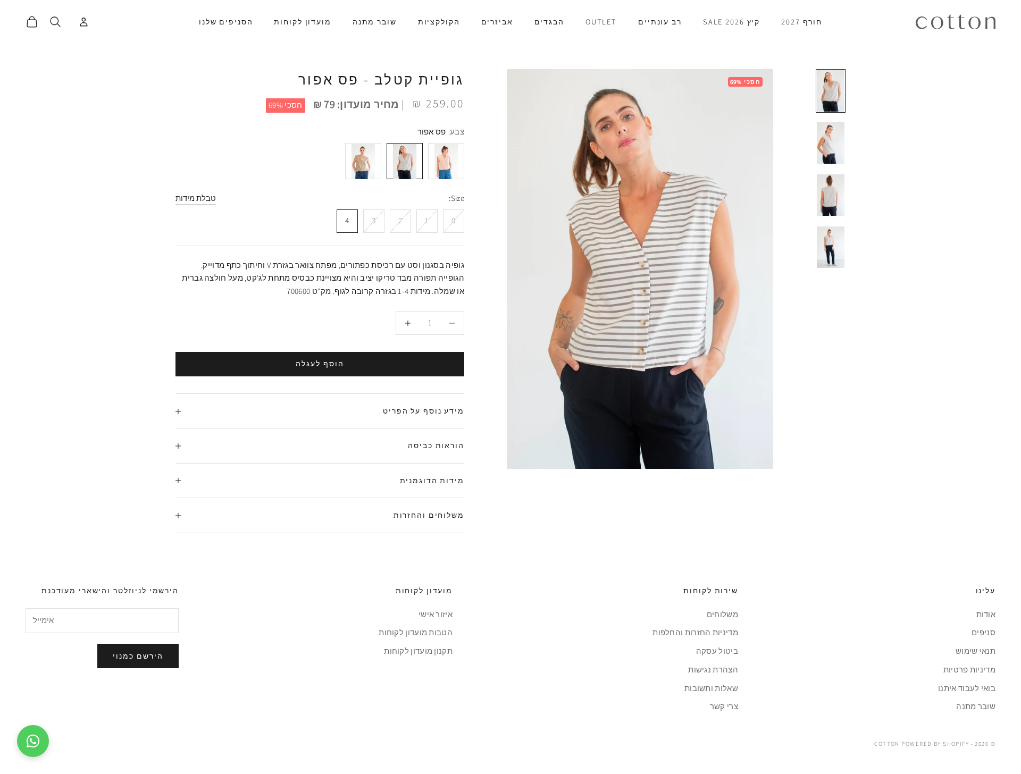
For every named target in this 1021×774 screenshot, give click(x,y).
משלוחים (722, 614)
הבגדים (549, 21)
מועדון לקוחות (302, 21)
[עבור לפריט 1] (831, 91)
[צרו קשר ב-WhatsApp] (33, 741)
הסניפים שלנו (226, 21)
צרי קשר (724, 706)
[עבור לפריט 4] (831, 247)
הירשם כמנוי (138, 656)
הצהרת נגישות (713, 669)
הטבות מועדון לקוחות (416, 632)
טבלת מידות (195, 199)
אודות (986, 614)
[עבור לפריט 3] (831, 195)
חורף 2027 (801, 21)
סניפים (983, 632)
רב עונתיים (660, 21)
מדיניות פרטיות (969, 669)
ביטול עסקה (717, 651)
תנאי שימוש (975, 651)
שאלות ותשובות (711, 688)
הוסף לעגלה (320, 364)
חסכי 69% (285, 105)
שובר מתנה (375, 21)
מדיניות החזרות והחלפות (695, 632)
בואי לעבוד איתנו (966, 688)
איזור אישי (436, 614)
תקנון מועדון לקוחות (418, 651)
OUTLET (601, 21)
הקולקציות (439, 21)
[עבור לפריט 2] (831, 143)
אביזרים (497, 21)
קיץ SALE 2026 (731, 21)
